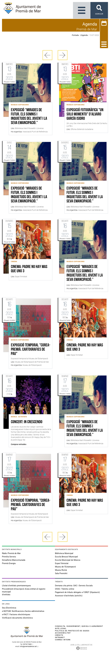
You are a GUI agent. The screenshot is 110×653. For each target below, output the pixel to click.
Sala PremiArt (61, 573)
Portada (75, 35)
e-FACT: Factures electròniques (16, 614)
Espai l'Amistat (61, 563)
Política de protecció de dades (72, 631)
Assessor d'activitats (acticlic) (68, 595)
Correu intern (63, 640)
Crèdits (59, 635)
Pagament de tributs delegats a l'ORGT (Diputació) (77, 592)
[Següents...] (62, 55)
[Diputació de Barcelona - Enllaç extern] (81, 648)
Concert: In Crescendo (26, 422)
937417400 (27, 644)
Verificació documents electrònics (17, 618)
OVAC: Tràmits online (64, 589)
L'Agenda (84, 35)
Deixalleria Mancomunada (13, 560)
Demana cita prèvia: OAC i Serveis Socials (74, 585)
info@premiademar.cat (28, 646)
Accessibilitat (63, 633)
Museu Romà (61, 570)
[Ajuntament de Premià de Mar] (27, 636)
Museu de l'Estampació (65, 567)
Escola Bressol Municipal (66, 556)
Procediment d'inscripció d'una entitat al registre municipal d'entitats (23, 592)
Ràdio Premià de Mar (11, 553)
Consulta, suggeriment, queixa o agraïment (79, 626)
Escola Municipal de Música (67, 560)
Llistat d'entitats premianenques (16, 585)
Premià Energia (9, 563)
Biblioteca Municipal (64, 553)
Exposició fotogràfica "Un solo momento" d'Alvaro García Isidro (85, 114)
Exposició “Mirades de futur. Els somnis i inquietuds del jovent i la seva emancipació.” (29, 116)
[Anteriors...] (47, 55)
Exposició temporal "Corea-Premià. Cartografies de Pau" (30, 349)
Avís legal (61, 628)
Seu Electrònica (9, 608)
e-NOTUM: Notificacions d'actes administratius (23, 611)
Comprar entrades (18, 444)
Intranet (60, 637)
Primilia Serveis (9, 556)
